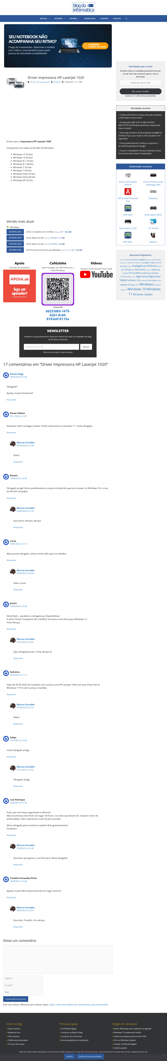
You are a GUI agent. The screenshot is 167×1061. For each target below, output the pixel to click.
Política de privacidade (18, 1040)
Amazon (122, 260)
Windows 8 (124, 290)
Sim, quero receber (140, 91)
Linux (128, 269)
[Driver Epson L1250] (128, 223)
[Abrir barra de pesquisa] (126, 18)
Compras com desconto (71, 1036)
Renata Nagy (17, 373)
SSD (138, 280)
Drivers (33, 82)
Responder (11, 399)
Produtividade (126, 277)
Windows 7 (157, 285)
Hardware (124, 266)
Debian (158, 260)
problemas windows (150, 273)
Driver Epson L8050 (153, 214)
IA (131, 266)
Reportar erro (14, 1032)
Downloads (89, 18)
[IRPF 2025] (128, 237)
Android (128, 260)
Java (122, 270)
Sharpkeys (153, 198)
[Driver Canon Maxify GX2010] (128, 177)
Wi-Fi (137, 285)
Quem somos (14, 1028)
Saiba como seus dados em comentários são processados (79, 1004)
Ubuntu (159, 280)
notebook (148, 270)
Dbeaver (153, 242)
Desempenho (124, 263)
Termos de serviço (16, 1044)
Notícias (156, 269)
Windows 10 (136, 289)
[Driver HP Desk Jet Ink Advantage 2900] (153, 177)
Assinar (86, 347)
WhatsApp (131, 285)
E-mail (135, 262)
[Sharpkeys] (153, 193)
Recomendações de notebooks (74, 1040)
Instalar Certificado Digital (125, 1044)
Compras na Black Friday (72, 1032)
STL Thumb (153, 228)
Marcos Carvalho (26, 442)
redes (133, 277)
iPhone (158, 266)
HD (129, 266)
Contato (117, 18)
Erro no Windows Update (125, 1040)
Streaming (143, 280)
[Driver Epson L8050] (153, 210)
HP (38, 82)
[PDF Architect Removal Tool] (128, 193)
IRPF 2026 (127, 214)
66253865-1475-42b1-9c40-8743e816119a (58, 315)
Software (132, 280)
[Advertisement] (58, 117)
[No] (164, 1055)
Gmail (140, 263)
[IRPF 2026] (128, 210)
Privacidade (135, 272)
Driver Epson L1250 (128, 228)
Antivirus (135, 259)
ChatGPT (153, 260)
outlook (125, 273)
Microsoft (140, 269)
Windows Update (143, 294)
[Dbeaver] (153, 237)
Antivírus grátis (120, 1048)
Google (145, 262)
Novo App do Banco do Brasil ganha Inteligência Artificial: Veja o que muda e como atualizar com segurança (140, 135)
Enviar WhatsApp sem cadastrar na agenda (132, 1028)
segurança (142, 276)
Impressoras (45, 82)
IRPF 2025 (127, 242)
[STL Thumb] (153, 223)
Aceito (70, 1056)
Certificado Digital (69, 1028)
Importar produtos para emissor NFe (130, 1036)
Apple (142, 259)
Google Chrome (155, 262)
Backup (148, 260)
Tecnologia (152, 280)
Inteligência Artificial (144, 265)
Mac (133, 270)
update (123, 284)
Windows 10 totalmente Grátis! (127, 1032)
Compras (104, 18)
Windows (57, 82)
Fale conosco (14, 1036)
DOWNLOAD (15, 231)
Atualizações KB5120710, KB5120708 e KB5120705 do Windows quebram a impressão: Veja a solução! (139, 125)
